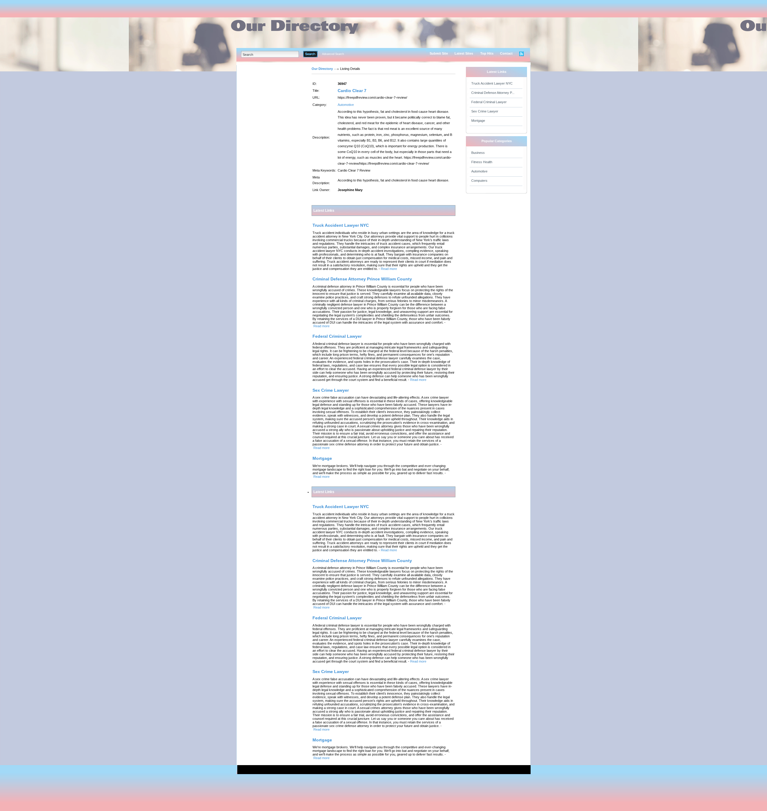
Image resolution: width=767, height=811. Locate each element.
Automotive (346, 104)
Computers (479, 180)
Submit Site (439, 53)
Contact (506, 53)
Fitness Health (481, 162)
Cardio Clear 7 (352, 90)
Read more (389, 269)
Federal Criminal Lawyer (489, 102)
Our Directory (322, 68)
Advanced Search (333, 53)
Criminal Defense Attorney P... (492, 92)
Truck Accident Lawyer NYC (492, 83)
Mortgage (478, 120)
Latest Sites (464, 53)
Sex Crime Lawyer (484, 111)
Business (478, 152)
